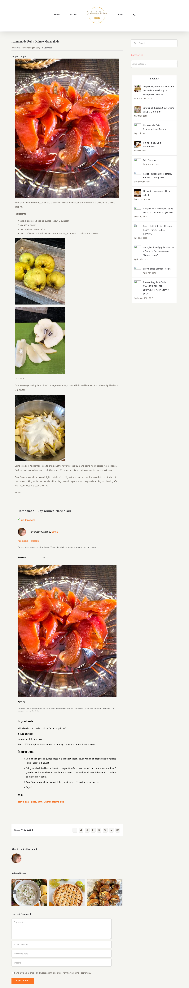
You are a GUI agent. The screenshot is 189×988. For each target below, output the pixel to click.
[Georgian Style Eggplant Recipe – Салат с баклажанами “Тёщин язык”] (137, 248)
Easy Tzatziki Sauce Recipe (29, 888)
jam (40, 802)
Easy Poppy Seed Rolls (105, 889)
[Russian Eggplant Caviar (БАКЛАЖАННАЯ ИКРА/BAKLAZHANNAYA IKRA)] (137, 282)
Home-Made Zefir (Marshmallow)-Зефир (154, 127)
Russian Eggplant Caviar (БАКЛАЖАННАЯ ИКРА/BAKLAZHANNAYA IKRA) (156, 288)
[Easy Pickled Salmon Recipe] (137, 269)
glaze (33, 802)
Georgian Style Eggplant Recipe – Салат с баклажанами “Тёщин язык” (158, 251)
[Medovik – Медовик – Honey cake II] (137, 191)
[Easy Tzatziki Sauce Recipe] (29, 892)
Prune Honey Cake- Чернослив (152, 145)
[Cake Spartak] (137, 160)
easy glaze (23, 802)
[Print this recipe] (26, 520)
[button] (120, 14)
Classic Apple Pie (67, 889)
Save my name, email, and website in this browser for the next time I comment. (52, 973)
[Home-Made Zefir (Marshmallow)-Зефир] (137, 125)
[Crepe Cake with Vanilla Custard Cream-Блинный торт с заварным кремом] (137, 87)
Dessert (35, 541)
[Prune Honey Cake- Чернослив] (137, 143)
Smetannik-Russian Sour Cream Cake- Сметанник (158, 110)
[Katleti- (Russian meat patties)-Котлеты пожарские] (137, 174)
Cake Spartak (149, 160)
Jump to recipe (18, 56)
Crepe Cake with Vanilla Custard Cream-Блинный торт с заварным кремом (158, 90)
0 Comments (47, 48)
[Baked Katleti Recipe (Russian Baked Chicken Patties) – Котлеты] (137, 226)
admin (17, 48)
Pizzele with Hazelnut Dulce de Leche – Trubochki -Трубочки (158, 211)
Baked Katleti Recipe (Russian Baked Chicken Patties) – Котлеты (157, 230)
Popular (154, 78)
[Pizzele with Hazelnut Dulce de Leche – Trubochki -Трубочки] (137, 209)
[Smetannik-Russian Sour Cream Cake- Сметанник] (137, 108)
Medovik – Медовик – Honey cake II (157, 193)
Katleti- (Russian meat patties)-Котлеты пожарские (158, 176)
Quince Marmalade (54, 802)
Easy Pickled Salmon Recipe (156, 269)
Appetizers (23, 541)
